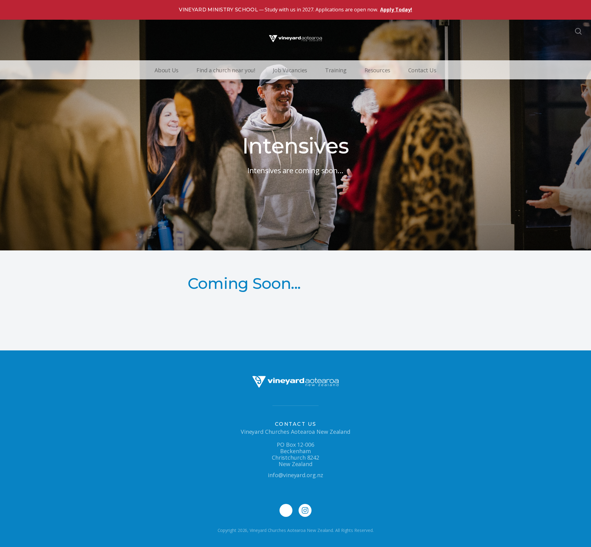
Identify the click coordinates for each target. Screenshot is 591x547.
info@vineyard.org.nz (295, 475)
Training (336, 70)
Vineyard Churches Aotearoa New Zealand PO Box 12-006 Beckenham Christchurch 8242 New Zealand (295, 448)
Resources (377, 70)
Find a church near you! (225, 70)
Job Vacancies (290, 70)
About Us (167, 70)
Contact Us (422, 70)
